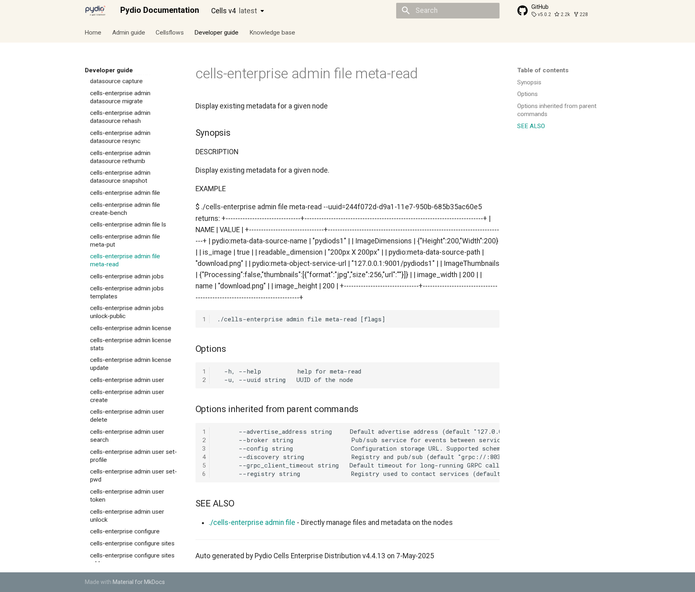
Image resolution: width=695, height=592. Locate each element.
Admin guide (128, 32)
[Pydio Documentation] (95, 10)
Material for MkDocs (139, 582)
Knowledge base (272, 32)
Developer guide (217, 32)
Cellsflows (170, 32)
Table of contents (543, 70)
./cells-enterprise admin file (252, 523)
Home (93, 32)
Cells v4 (234, 11)
